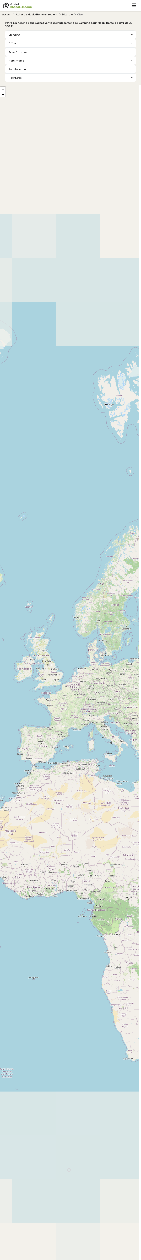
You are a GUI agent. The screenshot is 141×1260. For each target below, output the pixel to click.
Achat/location (18, 52)
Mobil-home (16, 60)
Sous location (17, 69)
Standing (14, 35)
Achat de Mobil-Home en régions (37, 14)
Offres (12, 43)
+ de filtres (14, 78)
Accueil (6, 14)
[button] (3, 89)
